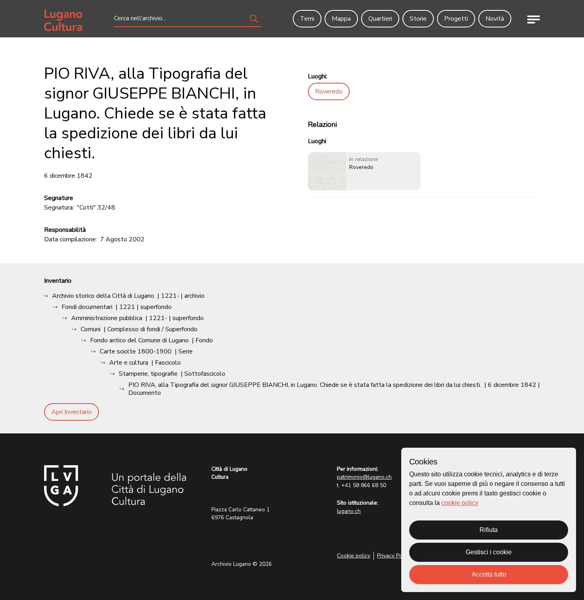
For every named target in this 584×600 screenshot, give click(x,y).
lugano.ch (349, 511)
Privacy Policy (394, 555)
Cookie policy (353, 555)
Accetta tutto (489, 574)
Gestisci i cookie (489, 552)
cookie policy (459, 502)
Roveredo (328, 91)
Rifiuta (489, 529)
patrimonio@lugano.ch (364, 477)
